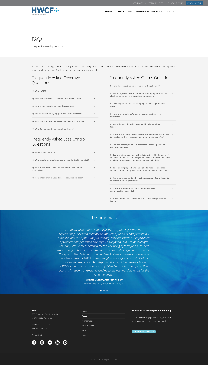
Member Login (151, 3)
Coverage (120, 11)
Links (167, 3)
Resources (155, 11)
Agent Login (138, 3)
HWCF (99, 360)
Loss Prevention (142, 11)
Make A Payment (194, 3)
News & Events (177, 3)
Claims (129, 11)
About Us (109, 11)
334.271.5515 (44, 324)
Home (84, 311)
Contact (168, 11)
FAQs (161, 3)
